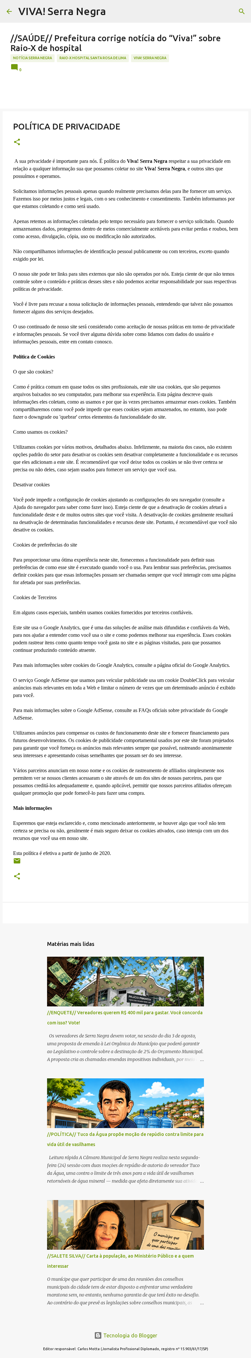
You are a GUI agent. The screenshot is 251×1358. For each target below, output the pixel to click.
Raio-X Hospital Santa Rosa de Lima (92, 58)
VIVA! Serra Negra (62, 11)
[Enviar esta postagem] (17, 863)
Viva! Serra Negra (150, 58)
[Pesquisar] (242, 11)
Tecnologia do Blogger (129, 1335)
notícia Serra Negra (32, 58)
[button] (17, 142)
